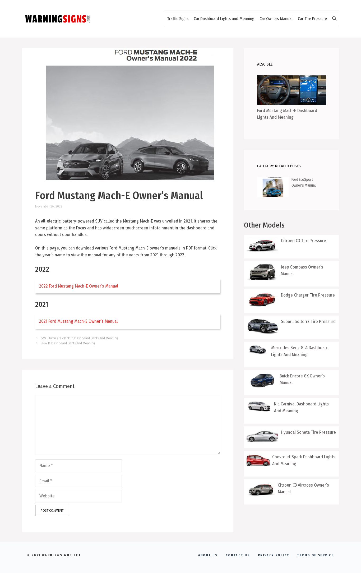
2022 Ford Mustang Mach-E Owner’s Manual (78, 286)
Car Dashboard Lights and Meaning (224, 18)
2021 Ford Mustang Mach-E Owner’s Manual (78, 321)
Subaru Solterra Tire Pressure (308, 321)
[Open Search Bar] (334, 19)
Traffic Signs (177, 18)
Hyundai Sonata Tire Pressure (308, 432)
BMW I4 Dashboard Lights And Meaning (68, 343)
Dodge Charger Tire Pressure (308, 295)
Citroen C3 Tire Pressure (303, 240)
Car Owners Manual (276, 18)
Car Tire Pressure (312, 18)
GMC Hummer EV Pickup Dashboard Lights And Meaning (79, 338)
